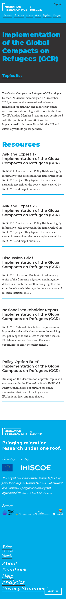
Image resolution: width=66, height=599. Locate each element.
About (38, 15)
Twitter (7, 547)
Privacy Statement (25, 588)
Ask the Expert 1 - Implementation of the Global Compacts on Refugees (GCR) (31, 158)
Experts (29, 15)
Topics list (12, 76)
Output (57, 15)
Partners (29, 467)
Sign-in (58, 4)
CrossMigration (22, 7)
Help (8, 576)
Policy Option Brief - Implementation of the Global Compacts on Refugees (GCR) (31, 366)
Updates (47, 15)
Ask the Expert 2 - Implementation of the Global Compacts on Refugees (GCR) (31, 210)
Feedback (14, 570)
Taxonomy (19, 15)
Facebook (7, 552)
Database (7, 15)
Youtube (7, 556)
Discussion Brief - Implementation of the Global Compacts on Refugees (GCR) (31, 262)
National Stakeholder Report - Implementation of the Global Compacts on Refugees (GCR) (31, 314)
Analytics (13, 582)
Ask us (53, 591)
